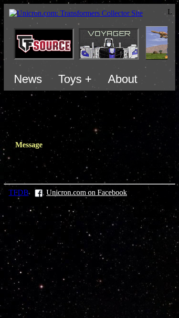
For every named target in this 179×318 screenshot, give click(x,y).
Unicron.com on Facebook (86, 192)
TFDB (19, 192)
